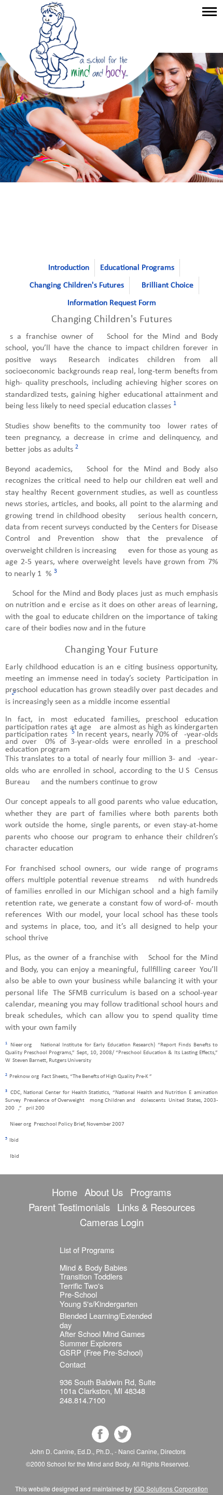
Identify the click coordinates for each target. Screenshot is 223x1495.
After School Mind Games (102, 1333)
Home (64, 1192)
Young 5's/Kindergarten (98, 1303)
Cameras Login (112, 1222)
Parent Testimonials (69, 1207)
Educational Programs (137, 268)
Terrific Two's (81, 1285)
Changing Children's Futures (77, 285)
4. (7, 1122)
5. (6, 1139)
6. (7, 1155)
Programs (150, 1192)
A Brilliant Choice (164, 285)
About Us (104, 1192)
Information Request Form (111, 303)
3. (6, 1091)
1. (6, 1043)
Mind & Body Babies (93, 1267)
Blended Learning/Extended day (106, 1320)
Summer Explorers (91, 1343)
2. (6, 1075)
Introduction (68, 268)
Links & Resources (156, 1207)
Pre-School (78, 1294)
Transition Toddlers (91, 1276)
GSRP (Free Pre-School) (101, 1352)
